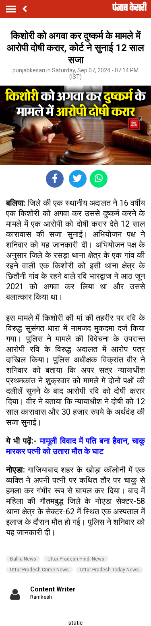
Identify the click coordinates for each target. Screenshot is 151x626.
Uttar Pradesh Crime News (39, 570)
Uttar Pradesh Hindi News (76, 559)
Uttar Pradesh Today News (109, 570)
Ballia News (23, 559)
